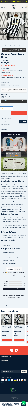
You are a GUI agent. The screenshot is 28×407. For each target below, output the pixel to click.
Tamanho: (4, 94)
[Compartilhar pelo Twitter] (6, 305)
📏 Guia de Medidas (6, 108)
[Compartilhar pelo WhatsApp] (1, 305)
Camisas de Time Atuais (10, 45)
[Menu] (2, 7)
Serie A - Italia (20, 45)
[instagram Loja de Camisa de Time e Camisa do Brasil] (11, 350)
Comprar (7, 340)
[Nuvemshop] (14, 399)
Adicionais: (5, 82)
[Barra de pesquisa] (23, 7)
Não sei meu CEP (5, 124)
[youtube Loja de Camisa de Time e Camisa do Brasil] (16, 350)
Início (2, 45)
